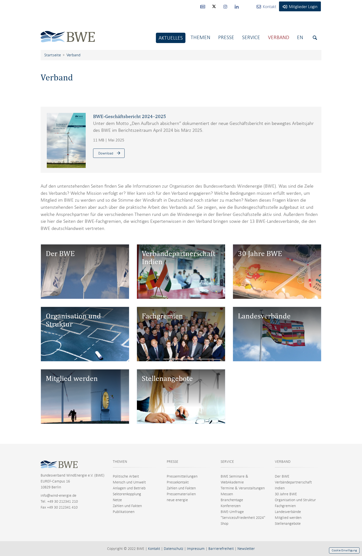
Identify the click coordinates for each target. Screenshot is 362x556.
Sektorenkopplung (127, 494)
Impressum (196, 548)
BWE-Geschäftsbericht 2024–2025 (129, 116)
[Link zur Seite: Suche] (314, 38)
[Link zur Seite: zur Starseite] (68, 33)
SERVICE (227, 461)
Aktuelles (171, 37)
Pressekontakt (178, 482)
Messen (227, 494)
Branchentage (232, 499)
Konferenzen (231, 505)
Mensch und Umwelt (129, 482)
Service (251, 37)
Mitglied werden (288, 517)
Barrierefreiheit (221, 548)
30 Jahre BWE (286, 494)
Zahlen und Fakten (127, 505)
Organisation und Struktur (295, 499)
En (300, 37)
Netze (117, 499)
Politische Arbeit (126, 476)
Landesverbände (288, 511)
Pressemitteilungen (182, 476)
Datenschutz (173, 548)
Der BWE (282, 476)
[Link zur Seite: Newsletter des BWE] (203, 6)
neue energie (177, 499)
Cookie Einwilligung (344, 550)
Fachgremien (285, 505)
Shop (224, 523)
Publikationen (123, 511)
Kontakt (154, 548)
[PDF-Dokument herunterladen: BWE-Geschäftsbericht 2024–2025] (66, 140)
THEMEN (120, 461)
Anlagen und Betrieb (129, 488)
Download (105, 153)
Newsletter (246, 548)
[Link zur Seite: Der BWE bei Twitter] (214, 9)
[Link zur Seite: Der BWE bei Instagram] (225, 6)
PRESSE (172, 461)
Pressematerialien (181, 494)
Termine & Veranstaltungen (243, 488)
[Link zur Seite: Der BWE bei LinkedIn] (237, 6)
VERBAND (283, 461)
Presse (226, 37)
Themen (200, 37)
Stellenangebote (288, 523)
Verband (278, 37)
